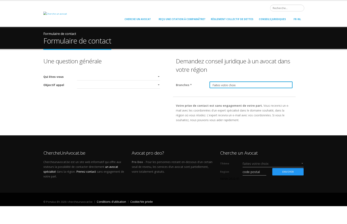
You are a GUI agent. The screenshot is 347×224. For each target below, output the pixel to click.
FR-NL (297, 19)
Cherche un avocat (138, 19)
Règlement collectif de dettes (232, 19)
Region (224, 171)
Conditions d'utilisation (111, 202)
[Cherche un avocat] (55, 13)
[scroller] (340, 219)
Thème (224, 163)
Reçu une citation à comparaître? (182, 19)
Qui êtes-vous (53, 77)
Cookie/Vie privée (141, 202)
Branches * (184, 85)
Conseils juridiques (272, 19)
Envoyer (288, 171)
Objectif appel (53, 85)
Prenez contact (86, 171)
